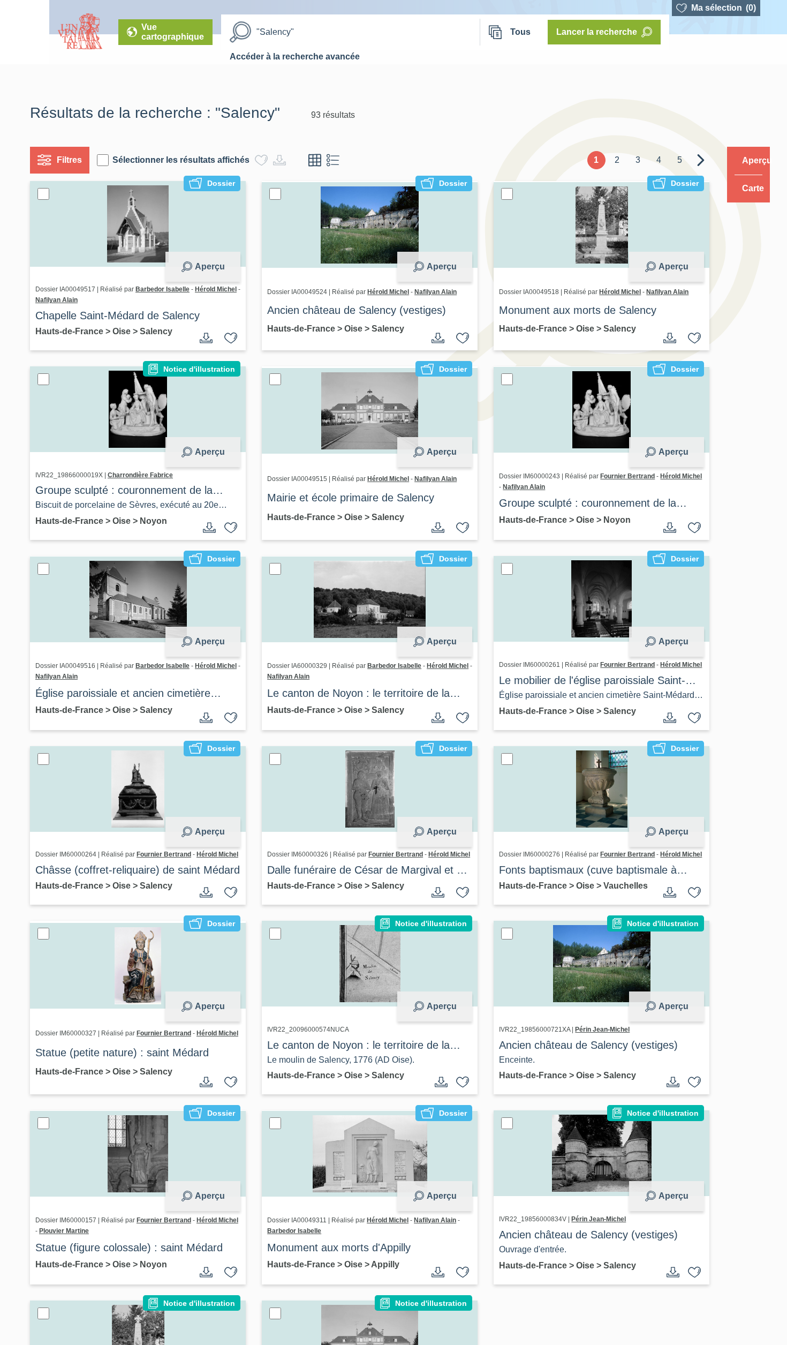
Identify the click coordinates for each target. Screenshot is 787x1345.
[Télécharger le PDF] (202, 338)
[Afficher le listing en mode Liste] (337, 160)
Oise (127, 331)
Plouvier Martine (112, 1254)
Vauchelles (509, 918)
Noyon (157, 520)
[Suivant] (680, 160)
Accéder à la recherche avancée (295, 56)
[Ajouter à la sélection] (227, 338)
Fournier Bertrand (615, 476)
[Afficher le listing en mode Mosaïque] (319, 160)
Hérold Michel (60, 300)
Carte (745, 188)
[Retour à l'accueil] (24, 32)
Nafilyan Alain (108, 300)
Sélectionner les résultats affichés (185, 159)
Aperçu (206, 266)
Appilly (381, 1287)
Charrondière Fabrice (144, 475)
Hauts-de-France (75, 331)
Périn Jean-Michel (590, 1052)
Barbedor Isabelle (167, 289)
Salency (160, 331)
